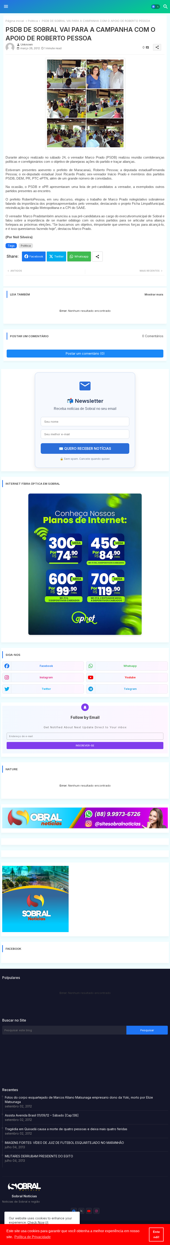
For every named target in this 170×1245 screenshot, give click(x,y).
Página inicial (15, 21)
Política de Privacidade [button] (32, 1237)
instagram (46, 677)
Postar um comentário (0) (85, 353)
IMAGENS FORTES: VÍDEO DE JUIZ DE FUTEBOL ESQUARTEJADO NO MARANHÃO (64, 1143)
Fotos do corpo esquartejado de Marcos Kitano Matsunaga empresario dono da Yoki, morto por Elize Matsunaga (79, 1100)
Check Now (35, 1222)
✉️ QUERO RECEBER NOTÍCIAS (85, 448)
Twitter (59, 256)
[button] (155, 6)
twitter (46, 689)
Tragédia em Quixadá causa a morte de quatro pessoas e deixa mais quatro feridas (66, 1129)
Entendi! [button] (156, 1234)
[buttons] (74, 1211)
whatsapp (130, 666)
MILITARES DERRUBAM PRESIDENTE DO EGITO (39, 1156)
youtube (130, 677)
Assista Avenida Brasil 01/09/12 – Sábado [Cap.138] (42, 1115)
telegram (130, 689)
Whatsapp (81, 256)
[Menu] (6, 6)
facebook (46, 666)
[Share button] (97, 256)
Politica (33, 21)
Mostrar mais (154, 294)
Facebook (36, 256)
